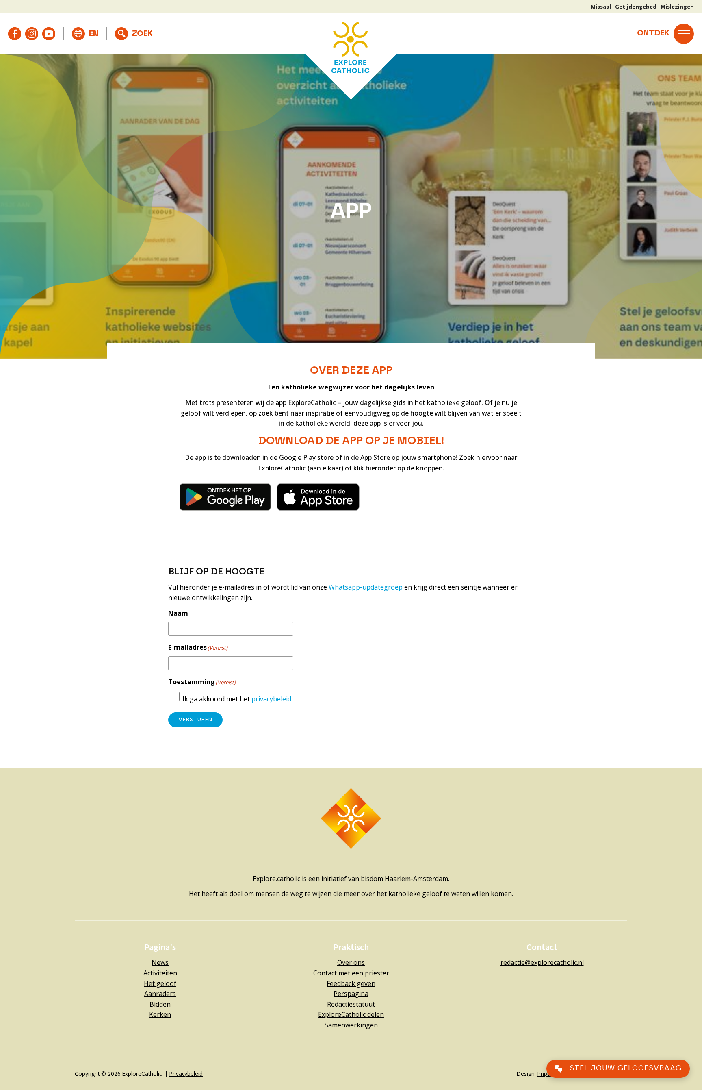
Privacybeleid (186, 1073)
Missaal (601, 6)
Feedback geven (351, 983)
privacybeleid (271, 698)
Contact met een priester (351, 972)
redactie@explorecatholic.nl (542, 962)
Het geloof (160, 983)
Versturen (195, 719)
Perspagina (351, 993)
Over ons (351, 962)
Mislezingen (677, 6)
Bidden (160, 1004)
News (160, 962)
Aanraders (160, 993)
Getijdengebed (635, 6)
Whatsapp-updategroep (366, 587)
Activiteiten (160, 972)
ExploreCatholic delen (351, 1014)
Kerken (160, 1014)
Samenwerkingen (351, 1024)
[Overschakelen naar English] (85, 33)
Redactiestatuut (351, 1004)
